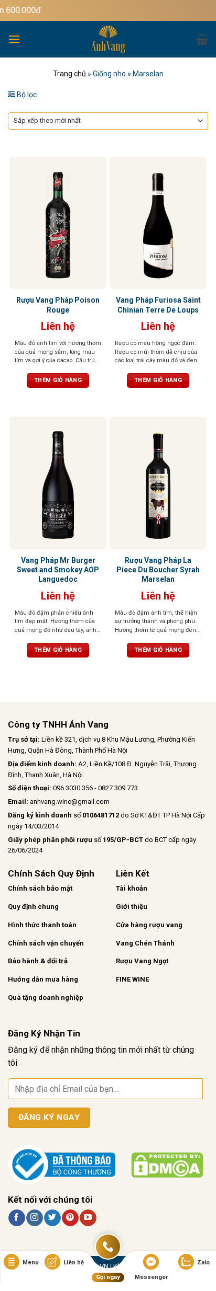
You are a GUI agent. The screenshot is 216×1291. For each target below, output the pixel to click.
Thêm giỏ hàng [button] (58, 380)
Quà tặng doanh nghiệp (45, 997)
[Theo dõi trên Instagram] (34, 1217)
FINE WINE (132, 979)
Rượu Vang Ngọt (142, 961)
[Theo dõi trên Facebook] (16, 1217)
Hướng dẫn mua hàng (43, 979)
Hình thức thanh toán (42, 925)
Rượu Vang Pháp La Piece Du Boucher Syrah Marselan (158, 569)
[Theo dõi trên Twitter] (52, 1217)
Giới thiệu (131, 906)
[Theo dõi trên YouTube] (88, 1217)
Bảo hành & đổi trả (38, 961)
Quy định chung (33, 906)
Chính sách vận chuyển (46, 943)
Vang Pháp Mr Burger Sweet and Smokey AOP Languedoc (58, 569)
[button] (14, 39)
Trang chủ (69, 74)
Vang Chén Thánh (145, 943)
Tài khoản (131, 888)
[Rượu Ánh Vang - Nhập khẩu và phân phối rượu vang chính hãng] (108, 39)
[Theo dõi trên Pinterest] (70, 1217)
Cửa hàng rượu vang (149, 925)
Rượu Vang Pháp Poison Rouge (58, 305)
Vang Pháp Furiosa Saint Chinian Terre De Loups (158, 305)
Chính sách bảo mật (40, 888)
